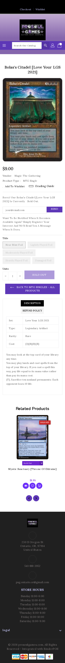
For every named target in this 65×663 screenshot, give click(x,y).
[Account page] (52, 45)
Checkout (25, 9)
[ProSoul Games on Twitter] (29, 4)
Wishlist (40, 9)
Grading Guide (44, 186)
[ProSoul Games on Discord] (42, 4)
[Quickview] (26, 486)
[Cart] (59, 45)
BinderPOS (51, 649)
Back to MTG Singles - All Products (35, 289)
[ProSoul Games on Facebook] (22, 4)
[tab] (32, 303)
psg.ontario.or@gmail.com (32, 582)
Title (5, 238)
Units (6, 269)
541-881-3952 (32, 566)
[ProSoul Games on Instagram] (35, 4)
